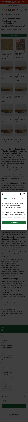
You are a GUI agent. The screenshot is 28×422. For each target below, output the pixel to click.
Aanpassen (13, 226)
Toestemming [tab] (5, 198)
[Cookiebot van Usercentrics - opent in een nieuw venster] (20, 194)
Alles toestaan (14, 222)
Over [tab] (23, 198)
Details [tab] (14, 198)
